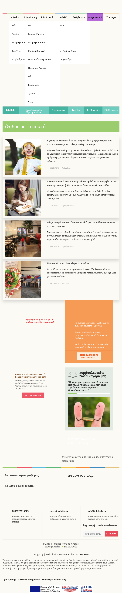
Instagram (24, 497)
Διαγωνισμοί (95, 17)
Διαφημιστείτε (52, 546)
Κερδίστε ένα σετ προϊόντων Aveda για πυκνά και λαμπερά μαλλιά (91, 346)
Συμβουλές (33, 84)
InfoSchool (47, 17)
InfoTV (63, 17)
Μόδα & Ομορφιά (36, 51)
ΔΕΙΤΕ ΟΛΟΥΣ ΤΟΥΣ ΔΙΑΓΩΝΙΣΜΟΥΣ (89, 356)
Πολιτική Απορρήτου (29, 579)
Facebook (8, 497)
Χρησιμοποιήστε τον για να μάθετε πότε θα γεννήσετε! (40, 320)
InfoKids (14, 17)
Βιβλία (56, 34)
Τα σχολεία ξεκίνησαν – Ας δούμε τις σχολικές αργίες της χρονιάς (92, 324)
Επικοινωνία (70, 546)
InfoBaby (11, 110)
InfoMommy (30, 17)
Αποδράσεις (58, 25)
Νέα (30, 76)
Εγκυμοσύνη (58, 110)
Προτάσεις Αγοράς (37, 68)
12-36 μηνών (111, 110)
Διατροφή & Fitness (37, 42)
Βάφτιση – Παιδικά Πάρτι (65, 51)
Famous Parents (36, 34)
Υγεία (55, 42)
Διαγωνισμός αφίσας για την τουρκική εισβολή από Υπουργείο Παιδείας (91, 335)
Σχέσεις (31, 93)
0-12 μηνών (93, 110)
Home (5, 17)
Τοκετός (76, 110)
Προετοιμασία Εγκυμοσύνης (33, 111)
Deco (30, 25)
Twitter (16, 497)
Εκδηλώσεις (79, 17)
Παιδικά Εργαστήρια (62, 59)
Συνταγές (111, 17)
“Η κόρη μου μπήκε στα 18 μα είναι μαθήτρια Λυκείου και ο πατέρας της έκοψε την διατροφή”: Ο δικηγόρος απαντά (88, 386)
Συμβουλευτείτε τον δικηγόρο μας (92, 374)
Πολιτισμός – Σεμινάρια (39, 59)
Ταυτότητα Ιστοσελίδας (54, 579)
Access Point (82, 554)
